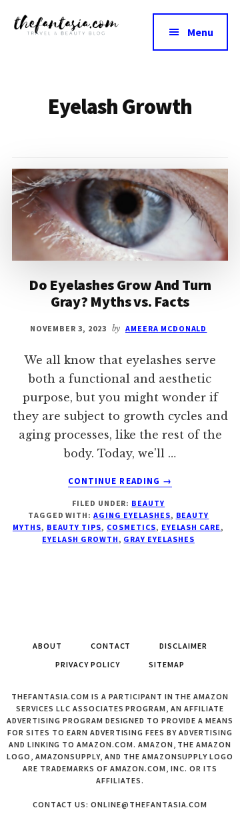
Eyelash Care (191, 527)
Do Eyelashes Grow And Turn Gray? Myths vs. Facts (120, 292)
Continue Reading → (120, 481)
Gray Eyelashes (158, 539)
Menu (200, 32)
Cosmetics (131, 527)
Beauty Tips (74, 527)
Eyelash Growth (80, 539)
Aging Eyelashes (131, 515)
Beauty (148, 503)
